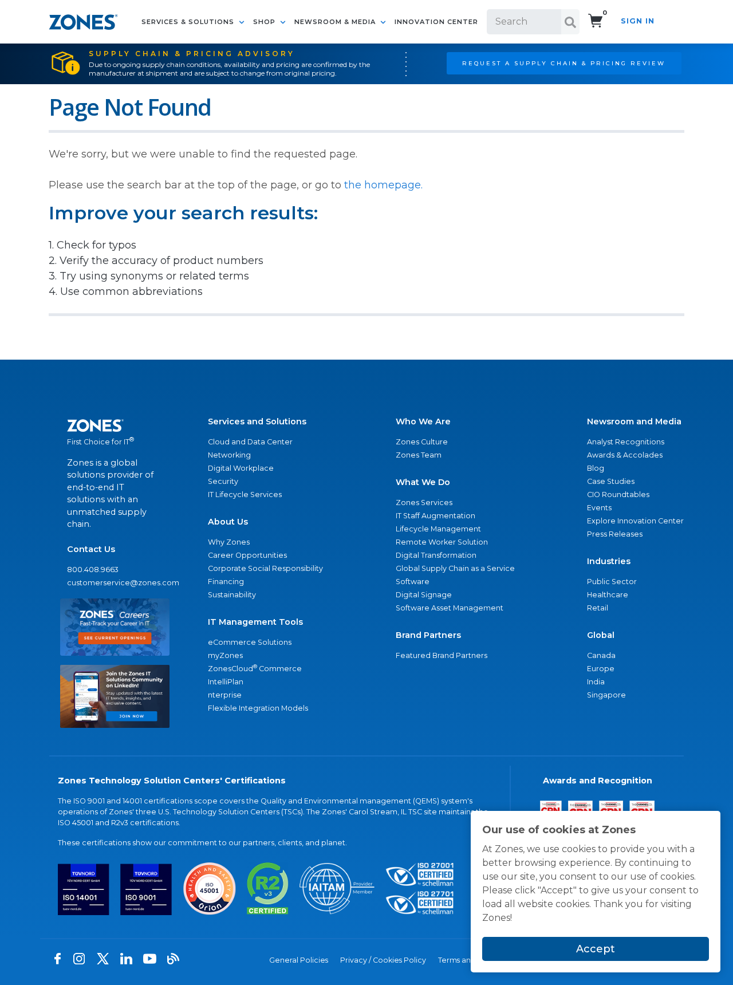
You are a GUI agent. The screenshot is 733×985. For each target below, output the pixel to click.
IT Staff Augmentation (435, 515)
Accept (595, 949)
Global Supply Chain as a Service (455, 568)
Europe (600, 668)
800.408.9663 (93, 569)
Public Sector (612, 581)
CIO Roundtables (618, 494)
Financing (226, 581)
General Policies (298, 960)
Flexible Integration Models (258, 708)
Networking (229, 455)
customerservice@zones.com (115, 582)
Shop (265, 22)
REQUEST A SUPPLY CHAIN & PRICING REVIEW (563, 63)
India (596, 681)
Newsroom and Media (634, 421)
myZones (225, 655)
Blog (595, 468)
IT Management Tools (255, 622)
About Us (228, 522)
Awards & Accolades (625, 455)
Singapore (606, 695)
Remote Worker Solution (442, 542)
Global (600, 635)
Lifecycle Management (438, 529)
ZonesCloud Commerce (255, 668)
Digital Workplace (241, 468)
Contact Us (91, 549)
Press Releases (615, 534)
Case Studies (611, 481)
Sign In (638, 21)
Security (223, 481)
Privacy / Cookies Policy (383, 960)
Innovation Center (436, 22)
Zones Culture (422, 442)
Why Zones (229, 542)
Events (599, 507)
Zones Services (424, 502)
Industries (608, 561)
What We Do (423, 482)
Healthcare (607, 594)
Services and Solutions (257, 421)
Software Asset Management (449, 608)
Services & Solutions (189, 22)
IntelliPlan (225, 681)
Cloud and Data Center (250, 442)
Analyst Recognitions (625, 442)
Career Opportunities (247, 555)
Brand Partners (428, 635)
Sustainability (232, 594)
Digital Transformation (436, 555)
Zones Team (419, 455)
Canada (601, 655)
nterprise (225, 695)
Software (412, 581)
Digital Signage (424, 594)
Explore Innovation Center (635, 521)
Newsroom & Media (336, 22)
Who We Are (423, 421)
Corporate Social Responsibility (265, 568)
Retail (597, 608)
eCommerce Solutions (249, 642)
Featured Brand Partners (441, 655)
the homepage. (383, 185)
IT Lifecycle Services (245, 494)
